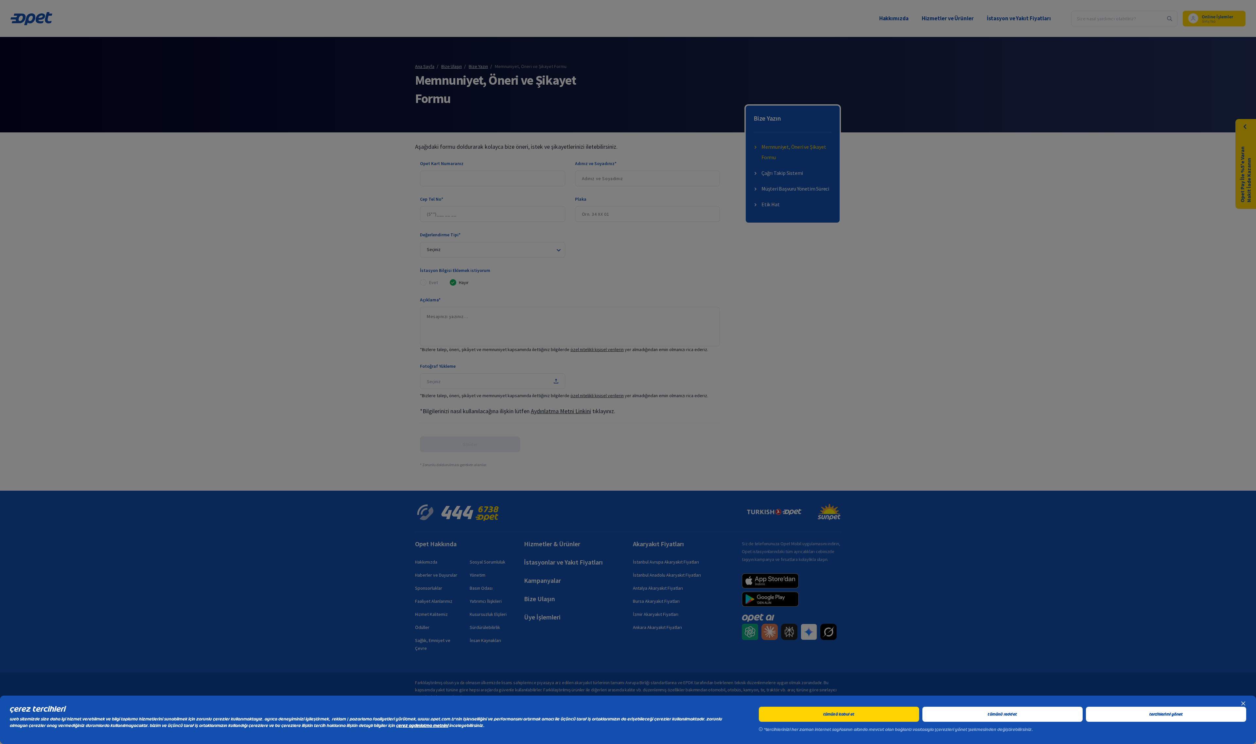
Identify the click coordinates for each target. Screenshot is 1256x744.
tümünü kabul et (839, 714)
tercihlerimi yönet (1166, 714)
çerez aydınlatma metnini (422, 725)
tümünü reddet (1002, 714)
